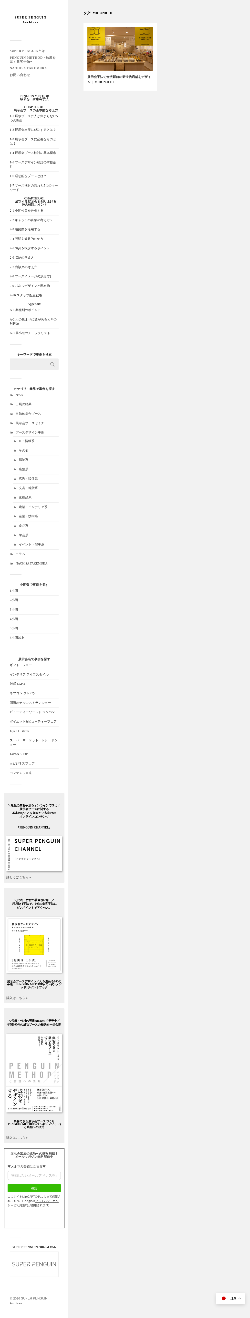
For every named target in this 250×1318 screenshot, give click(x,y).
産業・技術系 (28, 516)
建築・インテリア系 (33, 507)
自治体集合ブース (28, 413)
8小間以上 (17, 638)
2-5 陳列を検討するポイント (30, 248)
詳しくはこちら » (18, 877)
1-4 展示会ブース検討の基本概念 (33, 153)
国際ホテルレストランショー (30, 703)
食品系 (23, 525)
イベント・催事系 (31, 544)
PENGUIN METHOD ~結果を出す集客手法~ (34, 97)
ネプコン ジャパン (23, 693)
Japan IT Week (19, 731)
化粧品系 (25, 497)
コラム (20, 554)
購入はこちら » (34, 990)
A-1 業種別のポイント (25, 310)
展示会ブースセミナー (31, 423)
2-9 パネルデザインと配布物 (30, 286)
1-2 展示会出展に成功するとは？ (33, 130)
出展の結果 (23, 404)
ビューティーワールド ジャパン (32, 712)
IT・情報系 (26, 441)
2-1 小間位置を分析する (26, 210)
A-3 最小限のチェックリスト (30, 333)
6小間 (14, 628)
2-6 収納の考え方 (22, 257)
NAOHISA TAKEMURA (28, 68)
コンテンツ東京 (21, 773)
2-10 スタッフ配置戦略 (26, 295)
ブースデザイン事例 (30, 432)
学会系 (23, 535)
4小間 (14, 619)
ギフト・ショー (21, 665)
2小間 (14, 600)
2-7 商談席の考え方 (23, 267)
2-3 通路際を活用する (25, 229)
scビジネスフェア (22, 763)
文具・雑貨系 (28, 488)
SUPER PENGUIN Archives (30, 20)
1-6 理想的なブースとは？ (28, 176)
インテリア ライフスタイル (29, 674)
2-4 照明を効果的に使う (26, 239)
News (19, 395)
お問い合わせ (20, 75)
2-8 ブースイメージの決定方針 (31, 276)
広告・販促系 (28, 478)
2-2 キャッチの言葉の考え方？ (31, 220)
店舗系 (23, 469)
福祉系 (23, 459)
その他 (23, 450)
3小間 (14, 609)
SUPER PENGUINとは (27, 51)
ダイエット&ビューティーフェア (33, 721)
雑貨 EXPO (17, 684)
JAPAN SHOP (19, 754)
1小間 (14, 591)
